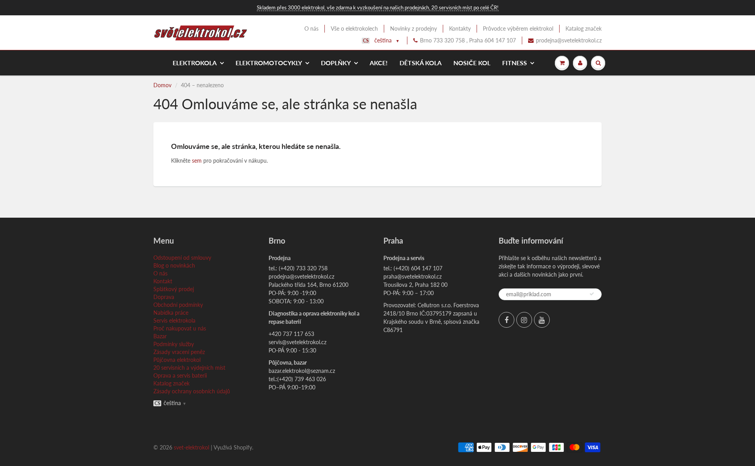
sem (197, 160)
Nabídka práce (170, 312)
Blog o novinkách (174, 265)
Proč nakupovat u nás (179, 328)
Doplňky (336, 62)
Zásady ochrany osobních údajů (191, 391)
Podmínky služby (173, 344)
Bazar (160, 336)
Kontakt (162, 281)
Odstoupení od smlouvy (182, 257)
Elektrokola (195, 62)
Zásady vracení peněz (179, 352)
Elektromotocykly (269, 62)
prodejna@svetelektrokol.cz (569, 40)
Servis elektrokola (174, 320)
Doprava (163, 297)
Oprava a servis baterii (180, 375)
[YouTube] (542, 320)
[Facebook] (506, 320)
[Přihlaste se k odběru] (592, 294)
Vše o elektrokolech (354, 28)
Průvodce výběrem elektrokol (518, 28)
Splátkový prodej (173, 289)
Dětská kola (421, 62)
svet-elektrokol (191, 447)
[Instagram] (524, 320)
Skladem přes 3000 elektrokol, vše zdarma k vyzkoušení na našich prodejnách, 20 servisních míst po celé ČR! (378, 7)
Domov (162, 85)
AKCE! (379, 62)
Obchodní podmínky (178, 304)
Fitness (514, 62)
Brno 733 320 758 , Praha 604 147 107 (468, 40)
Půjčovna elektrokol (177, 359)
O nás (311, 28)
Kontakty (460, 28)
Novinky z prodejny (413, 28)
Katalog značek (583, 28)
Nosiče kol (471, 62)
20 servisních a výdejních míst (189, 367)
